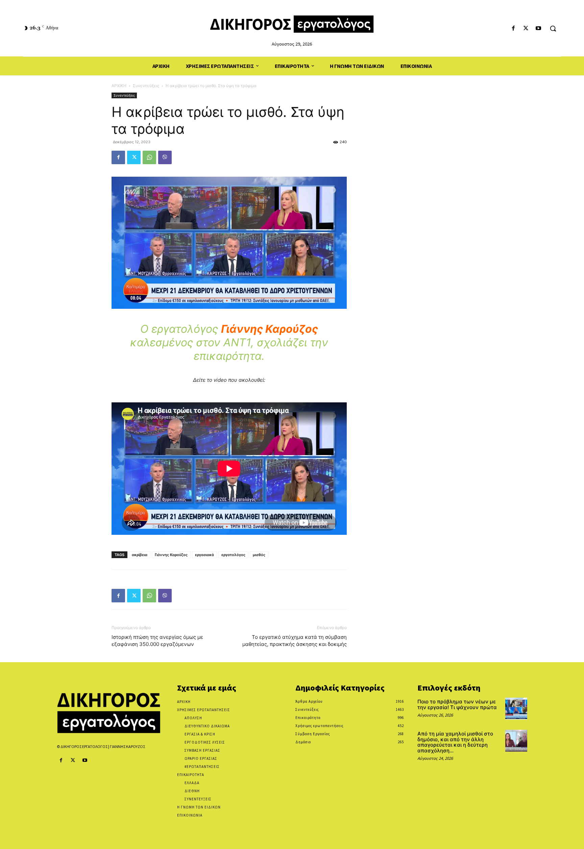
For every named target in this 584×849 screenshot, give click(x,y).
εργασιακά (204, 554)
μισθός (259, 554)
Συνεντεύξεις (146, 85)
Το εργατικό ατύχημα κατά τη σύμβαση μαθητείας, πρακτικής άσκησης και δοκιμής (294, 640)
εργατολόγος (233, 554)
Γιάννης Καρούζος (171, 554)
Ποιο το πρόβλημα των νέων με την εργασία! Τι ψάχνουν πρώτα (457, 704)
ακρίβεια (139, 554)
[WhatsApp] (149, 157)
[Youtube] (538, 28)
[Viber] (165, 157)
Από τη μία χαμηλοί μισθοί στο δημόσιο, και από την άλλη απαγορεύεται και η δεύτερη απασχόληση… (455, 742)
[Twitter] (526, 28)
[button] (553, 28)
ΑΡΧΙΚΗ (119, 85)
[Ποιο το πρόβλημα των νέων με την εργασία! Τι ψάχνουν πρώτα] (516, 709)
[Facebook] (513, 28)
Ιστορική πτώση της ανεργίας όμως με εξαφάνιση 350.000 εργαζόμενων (157, 640)
